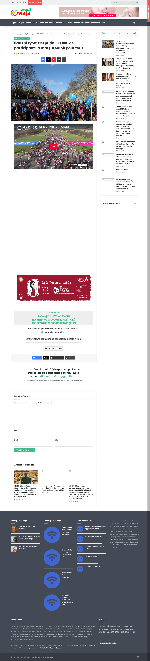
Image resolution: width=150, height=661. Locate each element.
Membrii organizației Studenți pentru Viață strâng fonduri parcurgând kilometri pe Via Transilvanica (126, 63)
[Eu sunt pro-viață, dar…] (80, 572)
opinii (104, 23)
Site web (58, 440)
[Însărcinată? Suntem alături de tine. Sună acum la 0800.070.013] (53, 287)
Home (17, 34)
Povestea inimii (122, 170)
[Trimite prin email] (59, 59)
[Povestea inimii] (108, 173)
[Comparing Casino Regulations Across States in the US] (52, 610)
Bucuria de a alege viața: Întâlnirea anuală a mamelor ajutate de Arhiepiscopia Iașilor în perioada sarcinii (126, 159)
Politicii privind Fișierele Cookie (50, 648)
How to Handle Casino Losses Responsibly (67, 575)
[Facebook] (43, 59)
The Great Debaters (91, 556)
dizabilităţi (44, 23)
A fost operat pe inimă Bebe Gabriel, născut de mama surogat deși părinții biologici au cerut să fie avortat (125, 96)
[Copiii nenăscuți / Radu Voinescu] (14, 532)
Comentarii (131, 33)
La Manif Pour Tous (54, 348)
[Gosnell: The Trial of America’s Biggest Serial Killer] (80, 532)
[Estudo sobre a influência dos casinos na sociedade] (52, 543)
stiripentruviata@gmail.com (58, 376)
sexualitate (85, 23)
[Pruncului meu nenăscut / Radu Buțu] (14, 552)
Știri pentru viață (23, 53)
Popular (117, 33)
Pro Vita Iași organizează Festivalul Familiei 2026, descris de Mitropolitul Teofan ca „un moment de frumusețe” (126, 47)
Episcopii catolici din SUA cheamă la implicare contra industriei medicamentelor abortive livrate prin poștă (126, 80)
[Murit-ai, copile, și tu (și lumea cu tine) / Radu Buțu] (14, 542)
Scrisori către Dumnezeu (93, 536)
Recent (105, 33)
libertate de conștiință (64, 23)
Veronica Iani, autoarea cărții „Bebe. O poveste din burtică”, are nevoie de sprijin (125, 145)
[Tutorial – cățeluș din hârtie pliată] (80, 552)
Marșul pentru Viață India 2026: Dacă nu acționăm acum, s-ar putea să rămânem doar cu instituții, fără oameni (125, 111)
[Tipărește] (64, 59)
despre (21, 23)
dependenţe (95, 23)
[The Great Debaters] (80, 562)
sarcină (28, 23)
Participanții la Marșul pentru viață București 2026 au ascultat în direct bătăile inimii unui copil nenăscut (125, 184)
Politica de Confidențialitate (108, 643)
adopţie (35, 23)
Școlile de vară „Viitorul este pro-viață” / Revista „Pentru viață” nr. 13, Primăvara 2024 (53, 488)
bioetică (77, 23)
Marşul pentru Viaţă (34, 34)
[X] (48, 59)
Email (16, 440)
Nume (16, 430)
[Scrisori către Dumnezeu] (80, 542)
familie (51, 23)
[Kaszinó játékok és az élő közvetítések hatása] (52, 565)
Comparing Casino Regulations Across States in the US (67, 599)
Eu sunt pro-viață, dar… (93, 566)
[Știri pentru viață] (21, 11)
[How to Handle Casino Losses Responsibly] (52, 588)
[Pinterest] (54, 59)
